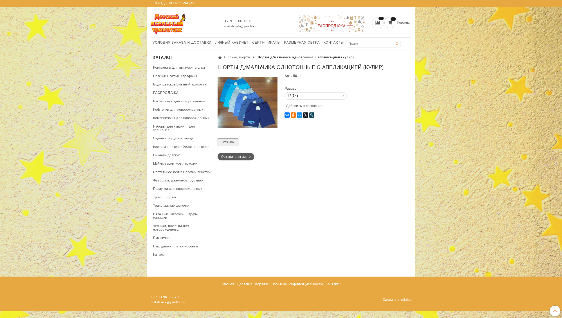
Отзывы (228, 142)
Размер (291, 89)
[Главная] (220, 57)
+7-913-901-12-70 (238, 21)
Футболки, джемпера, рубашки (178, 180)
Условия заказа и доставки (181, 42)
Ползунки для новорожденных (177, 188)
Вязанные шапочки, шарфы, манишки (176, 216)
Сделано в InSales (397, 300)
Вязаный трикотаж (191, 84)
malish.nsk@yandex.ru (241, 26)
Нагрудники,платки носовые (175, 246)
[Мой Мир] (299, 115)
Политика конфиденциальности (297, 284)
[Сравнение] (378, 22)
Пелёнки (159, 76)
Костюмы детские (167, 146)
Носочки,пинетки (197, 172)
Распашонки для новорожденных (180, 101)
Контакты (333, 42)
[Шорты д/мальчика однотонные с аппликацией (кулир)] (247, 102)
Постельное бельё (167, 172)
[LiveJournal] (311, 115)
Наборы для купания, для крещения (174, 128)
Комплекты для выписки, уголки (179, 67)
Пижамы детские (167, 155)
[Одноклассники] (293, 115)
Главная (228, 284)
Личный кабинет (232, 42)
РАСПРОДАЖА (165, 92)
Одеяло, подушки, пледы (173, 138)
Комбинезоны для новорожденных (181, 118)
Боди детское (164, 84)
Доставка (244, 284)
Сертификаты (266, 42)
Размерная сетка (302, 42)
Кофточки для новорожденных (178, 109)
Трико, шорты (239, 57)
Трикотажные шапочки (171, 205)
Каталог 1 (161, 254)
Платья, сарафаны (182, 76)
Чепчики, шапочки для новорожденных (171, 228)
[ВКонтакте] (287, 115)
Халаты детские (196, 146)
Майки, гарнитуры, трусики (175, 163)
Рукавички (161, 237)
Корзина (261, 284)
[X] (305, 115)
